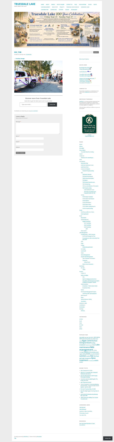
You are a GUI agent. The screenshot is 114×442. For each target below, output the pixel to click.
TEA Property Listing (87, 188)
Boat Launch (83, 230)
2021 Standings (87, 223)
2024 (97, 339)
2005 (83, 337)
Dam (82, 241)
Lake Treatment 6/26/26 (86, 382)
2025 (80, 341)
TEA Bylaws (85, 180)
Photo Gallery (60, 4)
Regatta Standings (86, 221)
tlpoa (93, 358)
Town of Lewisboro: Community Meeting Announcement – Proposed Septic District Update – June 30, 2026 (90, 386)
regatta (81, 354)
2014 (98, 337)
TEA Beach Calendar (87, 174)
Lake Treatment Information (89, 258)
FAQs (76, 4)
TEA (82, 172)
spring (91, 354)
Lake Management (45, 7)
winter (81, 362)
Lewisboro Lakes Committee (85, 411)
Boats (95, 4)
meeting (95, 350)
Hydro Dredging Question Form (89, 279)
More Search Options (84, 59)
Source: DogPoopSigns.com (89, 135)
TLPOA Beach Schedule (84, 81)
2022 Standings (87, 225)
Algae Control (87, 341)
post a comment (33, 111)
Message (18, 121)
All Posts (83, 310)
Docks (90, 4)
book (80, 321)
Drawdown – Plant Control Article (90, 286)
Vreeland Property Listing (88, 170)
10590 (84, 269)
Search (53, 4)
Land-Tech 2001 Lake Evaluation (89, 293)
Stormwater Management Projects (88, 291)
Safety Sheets (87, 262)
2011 (92, 337)
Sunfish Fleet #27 (83, 71)
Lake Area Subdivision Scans (87, 165)
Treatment (85, 260)
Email (17, 141)
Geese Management (85, 254)
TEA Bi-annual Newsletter (88, 178)
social (88, 354)
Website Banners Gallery (86, 299)
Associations (82, 4)
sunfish (88, 356)
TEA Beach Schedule (84, 79)
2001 (87, 228)
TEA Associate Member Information (90, 186)
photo (80, 328)
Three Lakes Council (83, 413)
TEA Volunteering (86, 184)
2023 (94, 339)
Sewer (82, 289)
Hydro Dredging (84, 275)
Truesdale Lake (25, 4)
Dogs (82, 243)
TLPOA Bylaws (86, 200)
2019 (86, 339)
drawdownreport (89, 345)
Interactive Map (84, 163)
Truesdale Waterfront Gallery (87, 152)
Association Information (84, 82)
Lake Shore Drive (84, 167)
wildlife (96, 360)
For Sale (83, 267)
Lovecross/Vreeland (85, 169)
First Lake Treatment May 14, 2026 (88, 389)
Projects (62, 7)
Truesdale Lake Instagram (85, 75)
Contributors (44, 9)
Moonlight (74, 9)
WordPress (26, 436)
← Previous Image (19, 58)
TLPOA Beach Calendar (88, 196)
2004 (80, 337)
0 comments (28, 54)
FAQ (83, 277)
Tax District (83, 301)
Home (42, 4)
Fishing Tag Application (84, 69)
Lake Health (83, 251)
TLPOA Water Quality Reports (89, 206)
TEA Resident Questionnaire (89, 182)
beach (89, 343)
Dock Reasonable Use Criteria (87, 212)
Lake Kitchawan (82, 409)
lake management (86, 348)
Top (15, 438)
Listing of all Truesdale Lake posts (86, 78)
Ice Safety (83, 249)
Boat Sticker (83, 217)
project (97, 352)
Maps (82, 297)
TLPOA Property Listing (88, 208)
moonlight (81, 352)
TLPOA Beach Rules (87, 204)
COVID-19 (83, 273)
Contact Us (69, 4)
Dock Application (84, 214)
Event (80, 323)
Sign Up (67, 9)
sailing (84, 354)
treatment (83, 360)
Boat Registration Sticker (84, 67)
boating (93, 342)
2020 (89, 339)
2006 (85, 337)
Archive (81, 319)
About (47, 4)
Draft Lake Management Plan (89, 236)
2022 (92, 339)
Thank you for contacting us (87, 157)
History (81, 146)
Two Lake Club (82, 415)
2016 (83, 339)
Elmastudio (39, 436)
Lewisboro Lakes (85, 7)
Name (18, 136)
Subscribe (52, 104)
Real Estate (55, 7)
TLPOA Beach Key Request (88, 198)
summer (82, 356)
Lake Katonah (82, 407)
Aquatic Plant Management (87, 256)
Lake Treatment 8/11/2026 (86, 370)
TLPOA (82, 195)
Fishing (82, 245)
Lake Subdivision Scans (89, 189)
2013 (95, 337)
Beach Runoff (84, 295)
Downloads (54, 9)
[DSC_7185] (38, 92)
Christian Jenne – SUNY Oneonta (88, 234)
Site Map (61, 9)
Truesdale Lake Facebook (72, 7)
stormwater (96, 354)
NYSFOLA (90, 352)
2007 (87, 337)
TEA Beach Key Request (88, 176)
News (80, 326)
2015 (80, 339)
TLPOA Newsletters (87, 202)
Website (18, 147)
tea (91, 356)
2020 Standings (87, 227)
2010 (90, 337)
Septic (82, 252)
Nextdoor (81, 101)
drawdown (82, 345)
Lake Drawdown (84, 284)
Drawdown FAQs (86, 287)
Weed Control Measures (88, 264)
